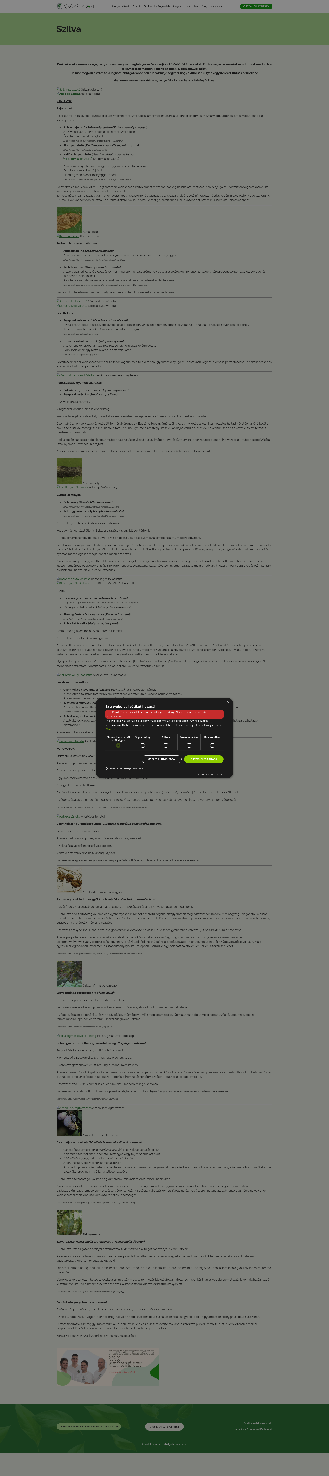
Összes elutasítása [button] (161, 759)
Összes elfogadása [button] (204, 759)
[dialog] (164, 738)
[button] (124, 768)
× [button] (227, 702)
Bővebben (111, 729)
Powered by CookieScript (210, 774)
